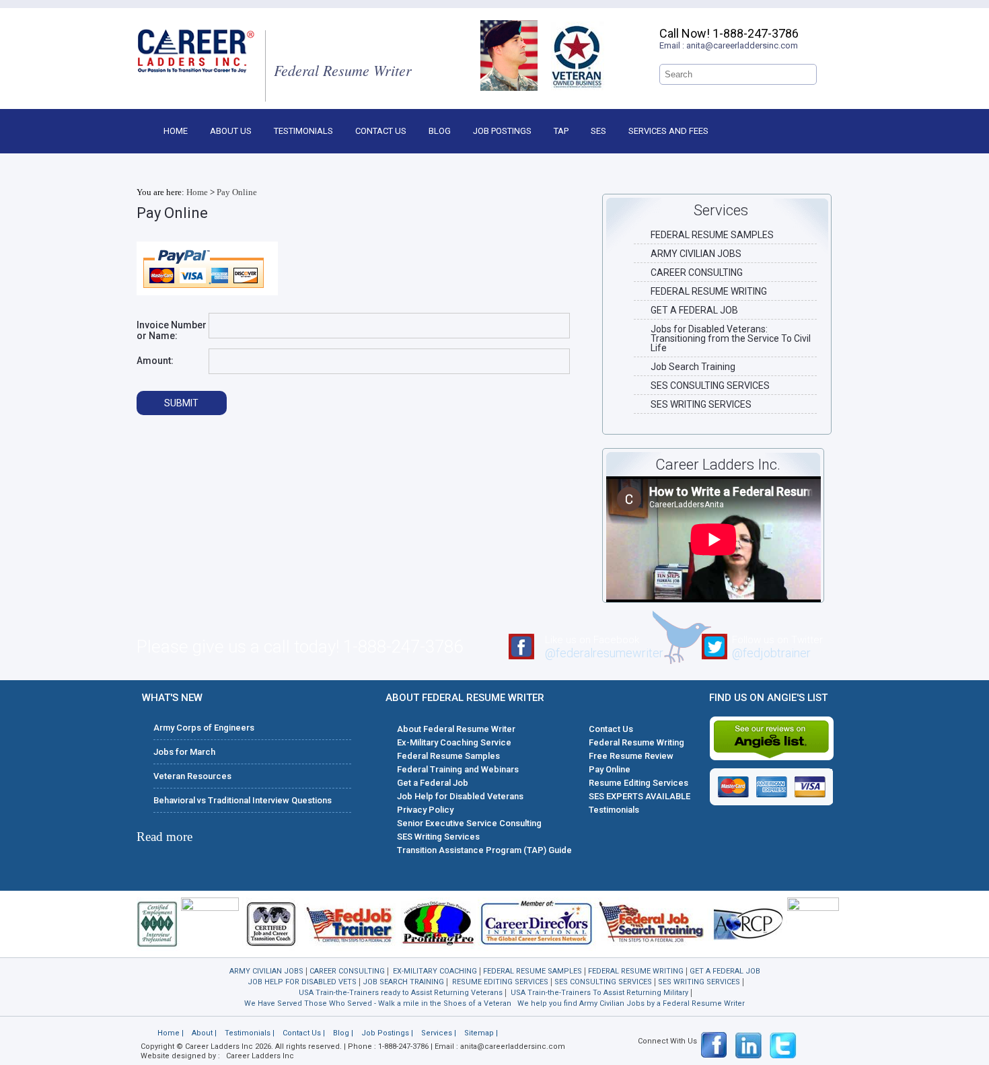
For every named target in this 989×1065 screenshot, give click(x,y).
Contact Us (380, 131)
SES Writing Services (438, 837)
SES (598, 131)
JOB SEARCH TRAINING (403, 982)
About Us (231, 131)
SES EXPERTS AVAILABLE (639, 796)
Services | (438, 1033)
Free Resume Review (631, 756)
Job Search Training (693, 366)
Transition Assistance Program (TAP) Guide (484, 850)
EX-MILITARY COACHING (435, 971)
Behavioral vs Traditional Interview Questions (242, 800)
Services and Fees (668, 131)
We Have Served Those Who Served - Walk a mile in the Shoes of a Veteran (377, 1003)
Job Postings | (387, 1033)
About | (204, 1033)
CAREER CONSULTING (697, 272)
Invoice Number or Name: (172, 330)
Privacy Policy (425, 810)
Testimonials (303, 131)
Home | (170, 1033)
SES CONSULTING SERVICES (710, 385)
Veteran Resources (192, 776)
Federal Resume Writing (636, 742)
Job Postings (502, 131)
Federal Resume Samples (448, 756)
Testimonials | (249, 1033)
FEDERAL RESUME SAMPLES (712, 234)
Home (175, 131)
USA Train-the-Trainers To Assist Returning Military (599, 992)
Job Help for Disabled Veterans (460, 796)
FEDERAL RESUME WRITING (709, 291)
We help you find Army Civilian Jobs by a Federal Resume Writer (631, 1003)
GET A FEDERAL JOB (694, 310)
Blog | (343, 1033)
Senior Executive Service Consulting (469, 823)
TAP (561, 131)
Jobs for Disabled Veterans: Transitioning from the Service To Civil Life (731, 338)
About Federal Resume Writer (456, 729)
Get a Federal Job (432, 783)
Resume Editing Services (638, 783)
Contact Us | (304, 1033)
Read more (164, 837)
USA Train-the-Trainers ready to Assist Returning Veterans (401, 992)
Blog (440, 131)
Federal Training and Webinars (458, 769)
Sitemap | (481, 1033)
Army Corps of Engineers (203, 728)
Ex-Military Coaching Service (454, 742)
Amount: (155, 360)
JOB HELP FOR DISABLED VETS (302, 982)
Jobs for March (184, 752)
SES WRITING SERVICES (701, 404)
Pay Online (237, 192)
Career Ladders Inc (260, 1056)
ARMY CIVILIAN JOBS (696, 253)
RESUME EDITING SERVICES (500, 982)
